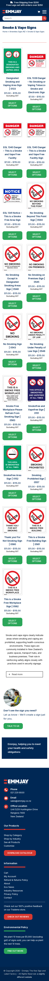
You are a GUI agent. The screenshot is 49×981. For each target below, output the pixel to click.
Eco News (9, 887)
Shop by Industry (12, 839)
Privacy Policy (11, 894)
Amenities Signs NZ (17, 31)
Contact (8, 897)
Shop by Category (13, 835)
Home (4, 31)
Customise (9, 846)
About (7, 883)
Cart (6, 873)
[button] (39, 12)
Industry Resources (13, 890)
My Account (10, 876)
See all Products (12, 842)
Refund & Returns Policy (16, 880)
